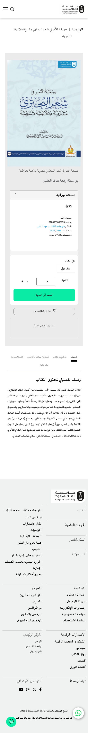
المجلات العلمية (75, 525)
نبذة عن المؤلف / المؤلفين (38, 357)
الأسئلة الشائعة (76, 595)
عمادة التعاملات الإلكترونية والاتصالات (35, 718)
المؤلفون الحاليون (31, 595)
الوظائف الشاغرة (31, 536)
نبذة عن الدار (33, 517)
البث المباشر (77, 540)
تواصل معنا (78, 681)
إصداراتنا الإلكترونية (73, 608)
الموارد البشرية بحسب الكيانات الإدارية (23, 565)
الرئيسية (77, 29)
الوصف (74, 357)
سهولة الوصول (76, 601)
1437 (52, 230)
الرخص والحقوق (31, 614)
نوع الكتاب (69, 261)
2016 (58, 230)
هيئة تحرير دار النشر (30, 542)
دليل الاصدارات (32, 523)
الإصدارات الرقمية (73, 635)
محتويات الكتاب (60, 357)
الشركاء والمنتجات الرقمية (70, 641)
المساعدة (80, 588)
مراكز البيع (35, 608)
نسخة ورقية (65, 195)
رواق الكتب (78, 654)
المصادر (37, 588)
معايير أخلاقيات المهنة (29, 574)
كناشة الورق (78, 667)
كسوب (81, 660)
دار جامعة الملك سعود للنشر (51, 226)
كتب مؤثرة (79, 554)
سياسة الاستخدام (74, 620)
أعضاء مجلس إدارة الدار (26, 555)
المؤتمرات (36, 530)
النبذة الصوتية (17, 357)
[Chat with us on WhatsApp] (78, 713)
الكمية (65, 280)
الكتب (81, 510)
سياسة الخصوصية (74, 614)
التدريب (37, 549)
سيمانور (81, 648)
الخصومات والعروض (29, 620)
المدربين (37, 601)
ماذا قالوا (44, 365)
